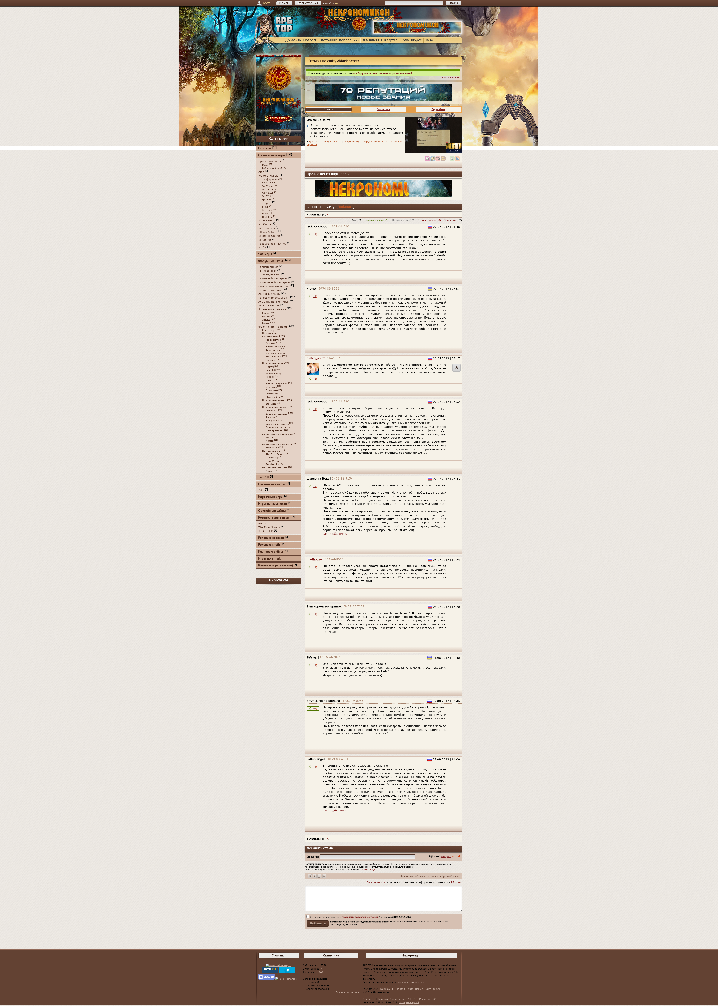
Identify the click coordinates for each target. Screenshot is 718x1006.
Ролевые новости (271, 538)
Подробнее (438, 109)
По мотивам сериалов (274, 407)
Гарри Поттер (273, 340)
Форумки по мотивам (375, 141)
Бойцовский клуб (272, 168)
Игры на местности (272, 504)
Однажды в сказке (276, 427)
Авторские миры (269, 293)
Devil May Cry (273, 461)
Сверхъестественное (277, 424)
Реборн (270, 377)
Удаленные (451, 220)
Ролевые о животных (272, 309)
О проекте (369, 999)
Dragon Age (272, 457)
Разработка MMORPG (272, 243)
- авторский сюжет (270, 290)
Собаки (266, 316)
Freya (265, 207)
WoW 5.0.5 (267, 193)
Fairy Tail (271, 370)
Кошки (266, 323)
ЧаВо (429, 40)
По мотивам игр (271, 451)
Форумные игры (352, 141)
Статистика (383, 109)
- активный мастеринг (272, 278)
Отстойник (328, 40)
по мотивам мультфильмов (277, 444)
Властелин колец (275, 346)
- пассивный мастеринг (273, 286)
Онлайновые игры (272, 155)
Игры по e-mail (269, 559)
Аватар (270, 441)
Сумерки (271, 343)
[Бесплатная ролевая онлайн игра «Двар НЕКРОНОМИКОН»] (417, 32)
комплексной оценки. (411, 982)
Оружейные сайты (272, 511)
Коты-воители (274, 356)
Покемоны (272, 390)
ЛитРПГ (263, 477)
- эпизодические (269, 274)
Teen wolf (271, 417)
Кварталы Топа (396, 40)
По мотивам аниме (272, 363)
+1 (314, 234)
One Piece (271, 387)
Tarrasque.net (433, 988)
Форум (416, 40)
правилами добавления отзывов (360, 917)
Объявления (372, 40)
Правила (382, 999)
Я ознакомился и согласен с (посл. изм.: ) (360, 917)
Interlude (267, 210)
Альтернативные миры (273, 301)
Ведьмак (270, 360)
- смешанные (267, 270)
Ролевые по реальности (273, 297)
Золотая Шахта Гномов (409, 988)
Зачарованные (274, 420)
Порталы (264, 148)
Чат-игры (265, 254)
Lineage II (264, 203)
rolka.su (336, 141)
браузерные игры (270, 161)
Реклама (424, 999)
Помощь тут (368, 869)
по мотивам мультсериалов (277, 434)
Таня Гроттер (273, 350)
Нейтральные (400, 220)
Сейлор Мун (272, 393)
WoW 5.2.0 (267, 196)
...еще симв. (335, 533)
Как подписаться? (451, 77)
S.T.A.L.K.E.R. (265, 531)
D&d (261, 490)
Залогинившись (376, 882)
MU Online (265, 224)
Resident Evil (273, 464)
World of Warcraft (269, 175)
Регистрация (308, 3)
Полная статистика (347, 992)
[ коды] (455, 882)
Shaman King (273, 397)
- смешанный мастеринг (274, 282)
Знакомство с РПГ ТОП (403, 999)
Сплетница (272, 410)
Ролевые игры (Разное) (275, 566)
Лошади (266, 320)
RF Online (264, 239)
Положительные (375, 220)
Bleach (269, 380)
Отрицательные (427, 220)
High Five (267, 217)
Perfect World (266, 220)
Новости (310, 40)
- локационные (268, 267)
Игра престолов (275, 430)
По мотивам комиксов (275, 467)
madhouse (314, 559)
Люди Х (270, 471)
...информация (270, 179)
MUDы (262, 247)
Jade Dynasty (266, 228)
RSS (434, 999)
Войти (284, 3)
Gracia (265, 213)
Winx (268, 437)
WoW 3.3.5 (267, 186)
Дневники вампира (320, 141)
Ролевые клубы (269, 545)
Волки (265, 313)
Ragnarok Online (269, 236)
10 (336, 3)
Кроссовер (268, 330)
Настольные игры (271, 484)
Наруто (270, 366)
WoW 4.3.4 (267, 189)
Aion (261, 171)
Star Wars (271, 403)
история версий (409, 1002)
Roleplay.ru (386, 988)
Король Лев (272, 447)
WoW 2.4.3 (267, 182)
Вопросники (349, 40)
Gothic (262, 523)
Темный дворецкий (277, 383)
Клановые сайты (270, 552)
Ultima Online (267, 232)
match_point (316, 358)
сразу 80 (266, 199)
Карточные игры (270, 497)
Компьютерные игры (274, 518)
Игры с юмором (268, 305)
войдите (446, 856)
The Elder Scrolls (275, 454)
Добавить (293, 40)
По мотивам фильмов (274, 400)
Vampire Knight (274, 373)
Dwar (265, 165)
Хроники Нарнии (275, 353)
